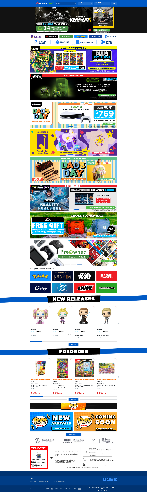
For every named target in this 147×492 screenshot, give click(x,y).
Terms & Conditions (44, 481)
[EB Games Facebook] (104, 479)
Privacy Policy (33, 481)
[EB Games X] (111, 479)
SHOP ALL (73, 344)
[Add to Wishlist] (49, 307)
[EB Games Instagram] (108, 479)
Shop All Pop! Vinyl (73, 434)
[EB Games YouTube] (115, 479)
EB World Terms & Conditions (58, 481)
